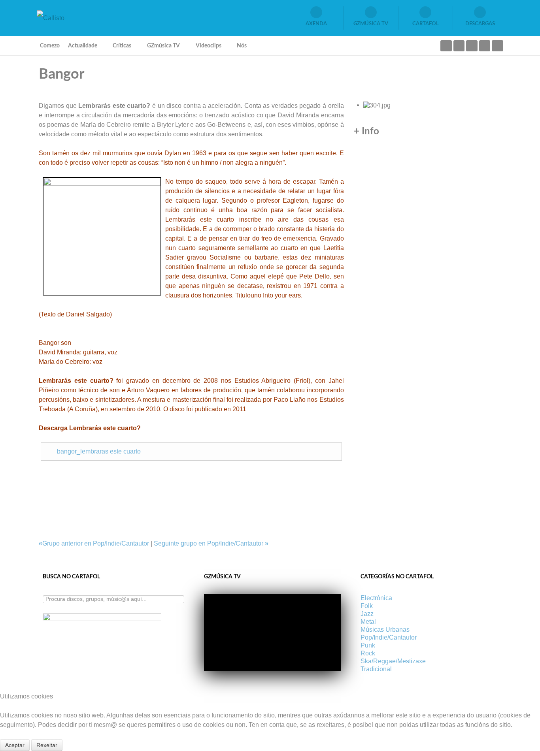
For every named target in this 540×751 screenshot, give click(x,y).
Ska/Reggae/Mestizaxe (393, 661)
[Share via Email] (41, 474)
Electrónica (376, 598)
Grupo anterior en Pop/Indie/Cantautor (95, 543)
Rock (368, 653)
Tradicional (376, 669)
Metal (368, 621)
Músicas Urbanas (385, 629)
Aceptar (15, 745)
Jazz (367, 613)
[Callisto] (50, 17)
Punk (368, 645)
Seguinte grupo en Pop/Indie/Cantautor (211, 543)
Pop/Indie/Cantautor (389, 637)
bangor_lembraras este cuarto (99, 451)
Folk (367, 605)
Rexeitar (46, 745)
